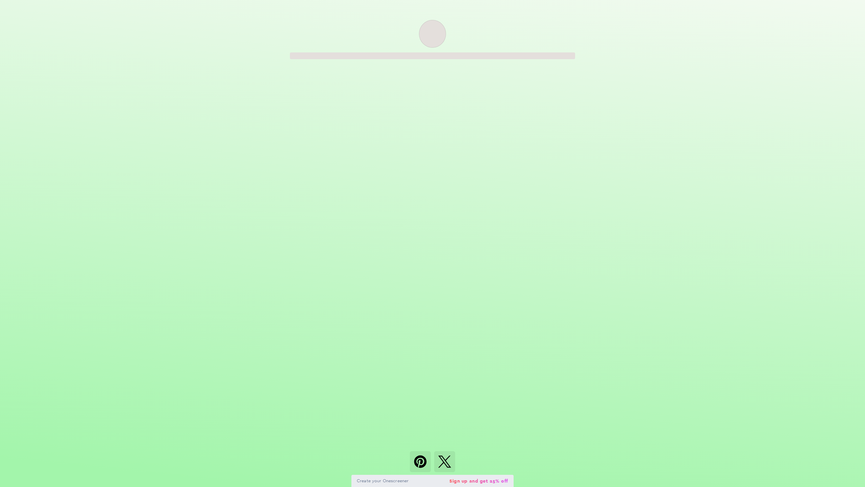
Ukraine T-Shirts (375, 157)
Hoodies (404, 157)
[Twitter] (444, 461)
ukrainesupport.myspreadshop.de (345, 177)
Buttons (432, 157)
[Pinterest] (420, 461)
